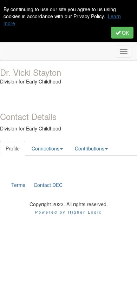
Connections (45, 148)
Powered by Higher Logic (68, 212)
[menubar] (37, 185)
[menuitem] (18, 185)
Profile (13, 148)
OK (124, 32)
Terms (18, 184)
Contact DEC (48, 184)
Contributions (89, 148)
